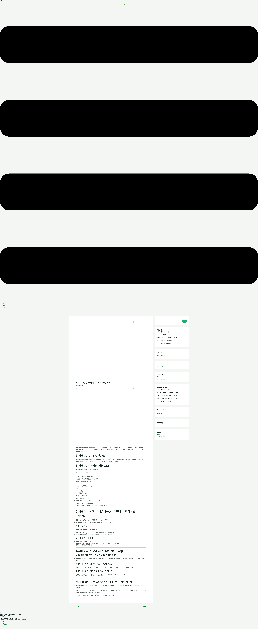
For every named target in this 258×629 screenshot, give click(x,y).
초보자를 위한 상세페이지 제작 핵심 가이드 (167, 338)
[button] (129, 155)
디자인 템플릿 (6, 309)
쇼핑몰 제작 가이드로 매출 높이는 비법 (166, 332)
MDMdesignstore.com (87, 533)
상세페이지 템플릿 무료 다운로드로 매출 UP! (167, 335)
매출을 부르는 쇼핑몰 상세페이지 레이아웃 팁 (167, 341)
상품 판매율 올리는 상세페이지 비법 (165, 344)
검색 (158, 319)
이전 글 (76, 606)
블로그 (4, 305)
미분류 (158, 377)
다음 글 (145, 606)
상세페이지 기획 (79, 385)
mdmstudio (3, 1)
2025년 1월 (160, 366)
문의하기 (5, 307)
